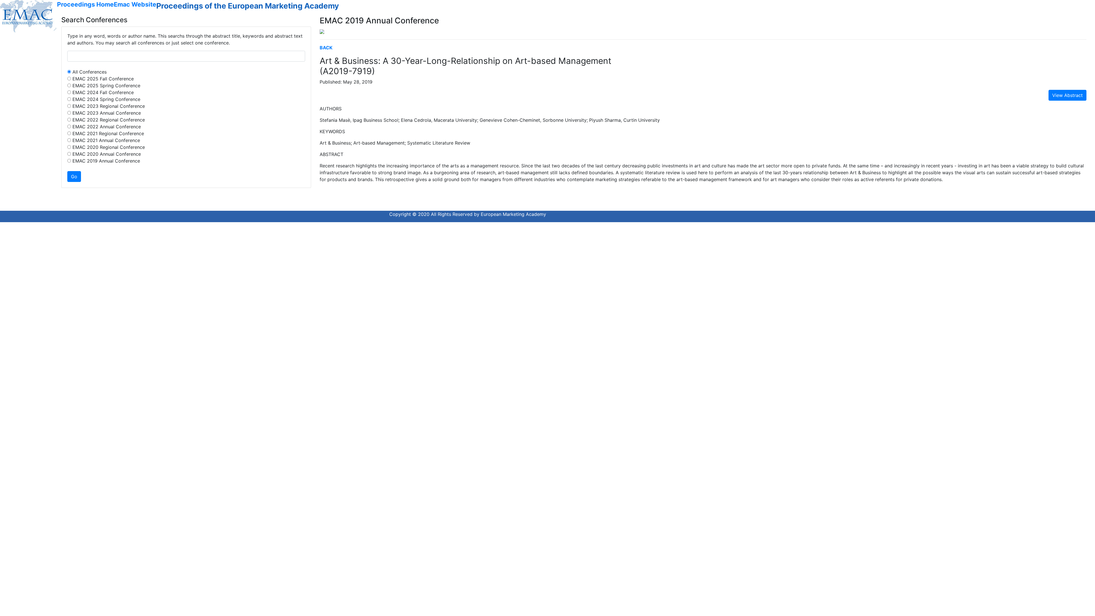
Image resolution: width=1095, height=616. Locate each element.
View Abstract (1067, 95)
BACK (326, 47)
